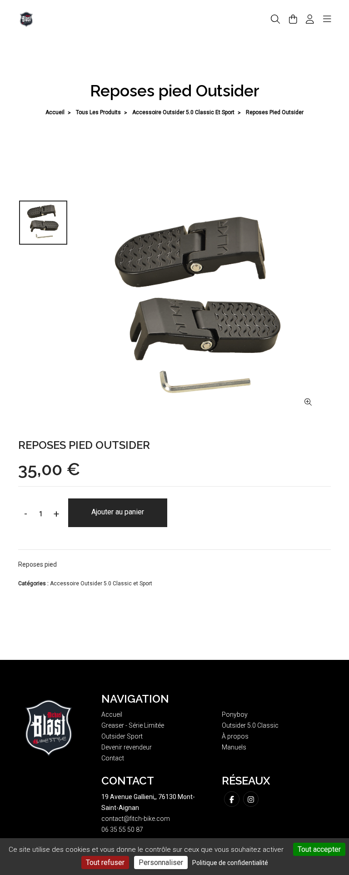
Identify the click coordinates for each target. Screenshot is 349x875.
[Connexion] (310, 19)
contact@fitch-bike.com (135, 818)
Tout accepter (319, 849)
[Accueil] (26, 18)
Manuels (234, 747)
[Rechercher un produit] (275, 19)
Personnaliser (161, 862)
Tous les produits (98, 112)
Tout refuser (105, 862)
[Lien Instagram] (251, 799)
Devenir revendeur (126, 747)
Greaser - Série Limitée (132, 725)
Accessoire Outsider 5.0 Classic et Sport (183, 112)
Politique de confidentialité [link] (230, 862)
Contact (112, 758)
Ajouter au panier (117, 512)
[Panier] (293, 19)
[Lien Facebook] (231, 799)
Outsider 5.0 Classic (250, 725)
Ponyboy (235, 714)
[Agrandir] (308, 402)
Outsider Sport (122, 736)
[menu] (327, 19)
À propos (235, 736)
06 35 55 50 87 (122, 829)
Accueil (55, 112)
